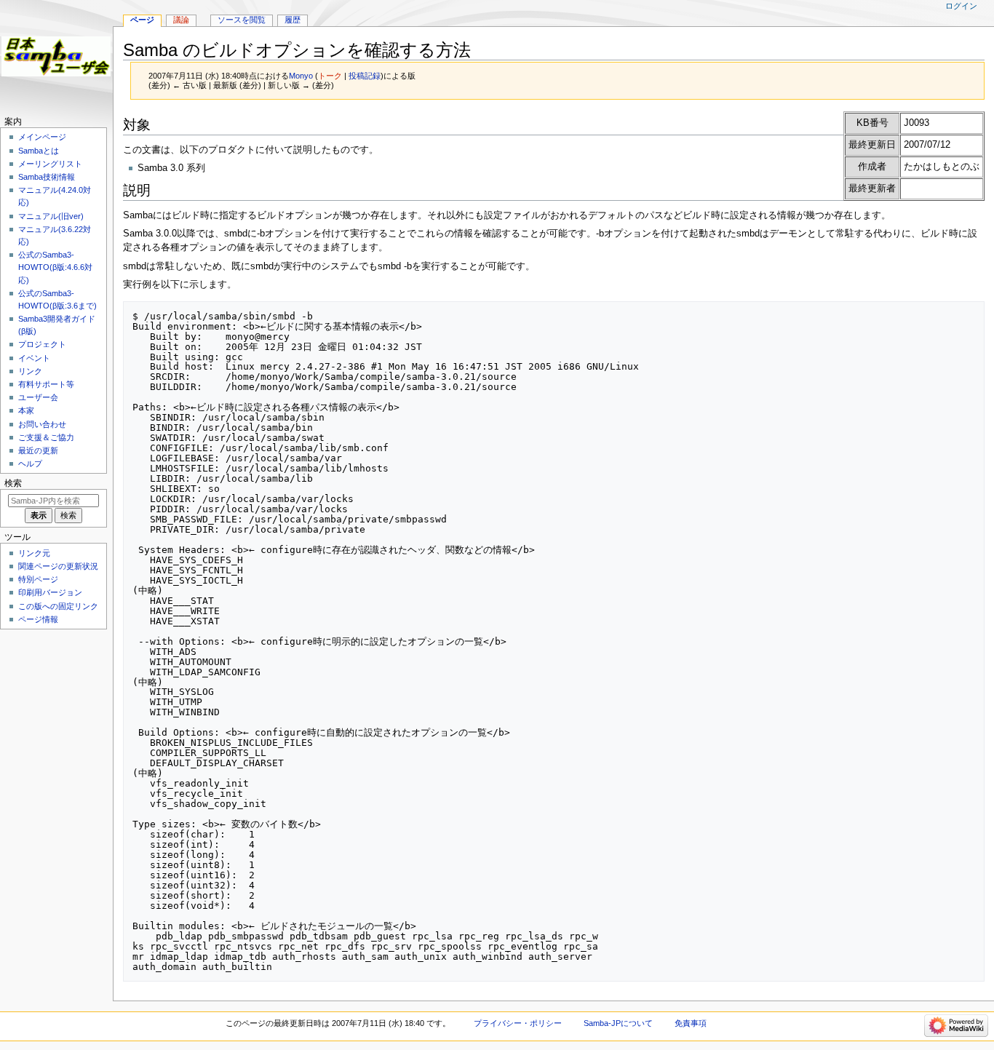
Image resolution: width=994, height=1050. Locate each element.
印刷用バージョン (50, 592)
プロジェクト (42, 344)
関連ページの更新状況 (58, 566)
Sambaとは (38, 150)
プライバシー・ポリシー (518, 1023)
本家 (26, 410)
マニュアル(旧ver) (51, 216)
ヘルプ (30, 463)
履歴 (293, 19)
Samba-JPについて (618, 1023)
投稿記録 (365, 75)
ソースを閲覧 (242, 19)
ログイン (961, 5)
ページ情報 (38, 619)
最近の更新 (38, 450)
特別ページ (38, 579)
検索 (13, 483)
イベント (34, 358)
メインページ (42, 136)
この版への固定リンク (58, 606)
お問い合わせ (42, 424)
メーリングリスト (50, 163)
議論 (181, 19)
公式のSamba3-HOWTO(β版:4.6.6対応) (55, 267)
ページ (142, 19)
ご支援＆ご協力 (46, 437)
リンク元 (34, 553)
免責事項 (691, 1023)
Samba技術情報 (46, 176)
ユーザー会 (38, 397)
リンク (30, 371)
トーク (330, 75)
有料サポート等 (46, 384)
